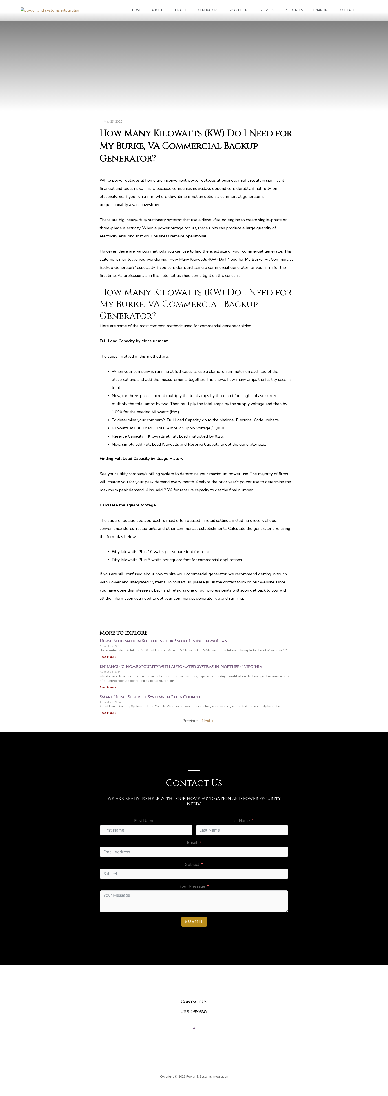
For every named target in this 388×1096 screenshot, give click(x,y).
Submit (194, 921)
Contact (347, 10)
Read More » (108, 657)
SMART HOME (239, 10)
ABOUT (157, 10)
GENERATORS (208, 10)
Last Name (240, 820)
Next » (207, 720)
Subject (192, 864)
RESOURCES (294, 10)
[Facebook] (194, 1028)
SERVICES (267, 10)
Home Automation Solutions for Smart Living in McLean (163, 641)
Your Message (192, 886)
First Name (144, 820)
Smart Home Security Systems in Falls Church (150, 697)
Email (192, 842)
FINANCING (321, 10)
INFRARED (180, 10)
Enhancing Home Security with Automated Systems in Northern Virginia (181, 666)
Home (136, 10)
